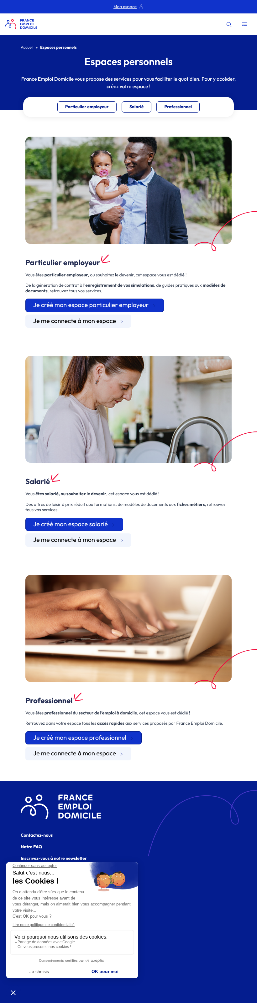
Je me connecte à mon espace (74, 321)
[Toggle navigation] (244, 24)
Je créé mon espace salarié (70, 524)
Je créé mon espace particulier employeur (91, 305)
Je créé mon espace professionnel (79, 738)
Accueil (27, 47)
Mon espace (125, 6)
